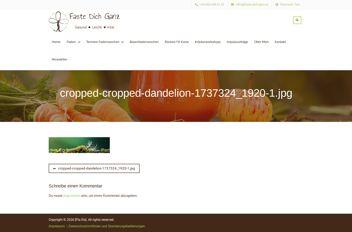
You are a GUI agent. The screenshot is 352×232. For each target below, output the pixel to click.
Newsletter (59, 59)
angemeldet (71, 195)
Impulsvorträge (237, 42)
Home (56, 42)
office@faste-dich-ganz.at (251, 4)
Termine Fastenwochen (102, 42)
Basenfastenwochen (144, 42)
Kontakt (280, 42)
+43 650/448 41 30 (212, 4)
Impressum (57, 226)
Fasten (71, 42)
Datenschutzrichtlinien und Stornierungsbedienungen (107, 226)
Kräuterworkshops (208, 42)
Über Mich (261, 42)
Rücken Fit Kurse (177, 42)
